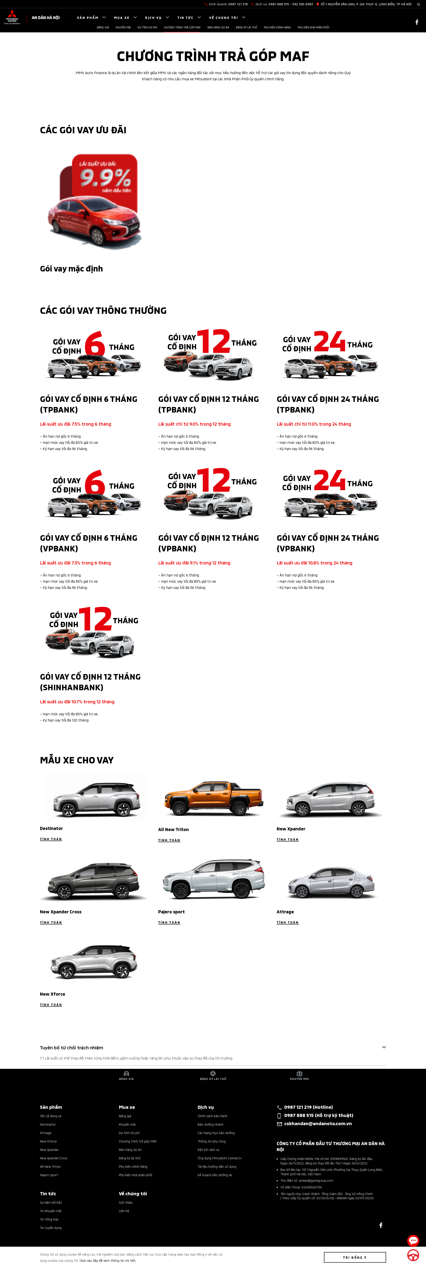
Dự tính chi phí (147, 27)
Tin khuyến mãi (50, 1211)
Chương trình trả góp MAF (182, 27)
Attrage (45, 1132)
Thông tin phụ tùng (212, 1141)
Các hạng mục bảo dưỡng (216, 1132)
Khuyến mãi (123, 27)
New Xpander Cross (53, 1158)
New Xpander (49, 1149)
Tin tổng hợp (49, 1219)
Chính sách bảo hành (212, 1116)
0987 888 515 (278, 4)
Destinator (48, 1124)
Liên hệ (124, 1211)
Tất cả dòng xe (50, 1116)
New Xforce (48, 1141)
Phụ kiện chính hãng (277, 27)
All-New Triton (50, 1166)
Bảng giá (103, 27)
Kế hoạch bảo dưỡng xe (215, 1175)
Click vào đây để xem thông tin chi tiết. (108, 1260)
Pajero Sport (49, 1175)
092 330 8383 (302, 4)
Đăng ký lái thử (246, 27)
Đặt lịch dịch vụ (208, 1149)
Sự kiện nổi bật (51, 1202)
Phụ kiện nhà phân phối (313, 27)
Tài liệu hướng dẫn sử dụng (217, 1166)
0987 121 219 (238, 4)
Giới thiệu (126, 1202)
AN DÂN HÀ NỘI (46, 17)
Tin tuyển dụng (50, 1227)
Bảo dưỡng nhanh (210, 1124)
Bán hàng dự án (218, 27)
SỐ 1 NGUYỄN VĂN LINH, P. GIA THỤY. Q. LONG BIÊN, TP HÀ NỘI (366, 4)
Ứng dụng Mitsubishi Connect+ (220, 1158)
